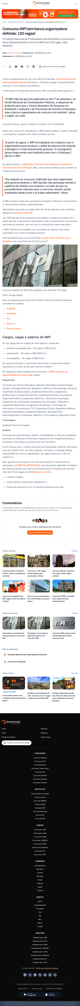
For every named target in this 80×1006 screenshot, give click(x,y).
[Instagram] (40, 975)
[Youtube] (35, 975)
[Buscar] (76, 3)
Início (4, 22)
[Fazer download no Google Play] (30, 994)
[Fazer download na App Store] (50, 994)
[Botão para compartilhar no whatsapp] (10, 66)
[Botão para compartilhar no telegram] (16, 66)
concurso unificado (23, 213)
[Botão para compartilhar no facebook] (22, 66)
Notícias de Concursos (16, 22)
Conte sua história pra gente (47, 968)
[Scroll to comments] (4, 66)
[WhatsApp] (55, 975)
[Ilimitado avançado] (40, 14)
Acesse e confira (42, 472)
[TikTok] (50, 975)
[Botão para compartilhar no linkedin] (33, 66)
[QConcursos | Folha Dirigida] (41, 4)
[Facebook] (25, 975)
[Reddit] (45, 975)
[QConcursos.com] (11, 722)
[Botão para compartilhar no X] (27, 66)
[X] (30, 975)
